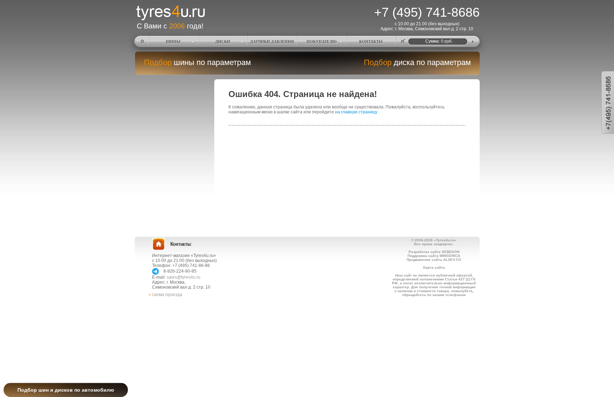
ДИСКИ (222, 41)
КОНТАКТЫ (371, 41)
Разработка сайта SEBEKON (434, 252)
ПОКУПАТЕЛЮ (321, 41)
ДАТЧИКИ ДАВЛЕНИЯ (272, 41)
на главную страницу (356, 111)
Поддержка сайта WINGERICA (434, 256)
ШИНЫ (173, 41)
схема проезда (167, 294)
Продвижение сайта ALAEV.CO (433, 260)
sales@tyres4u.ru (183, 277)
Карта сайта (434, 267)
